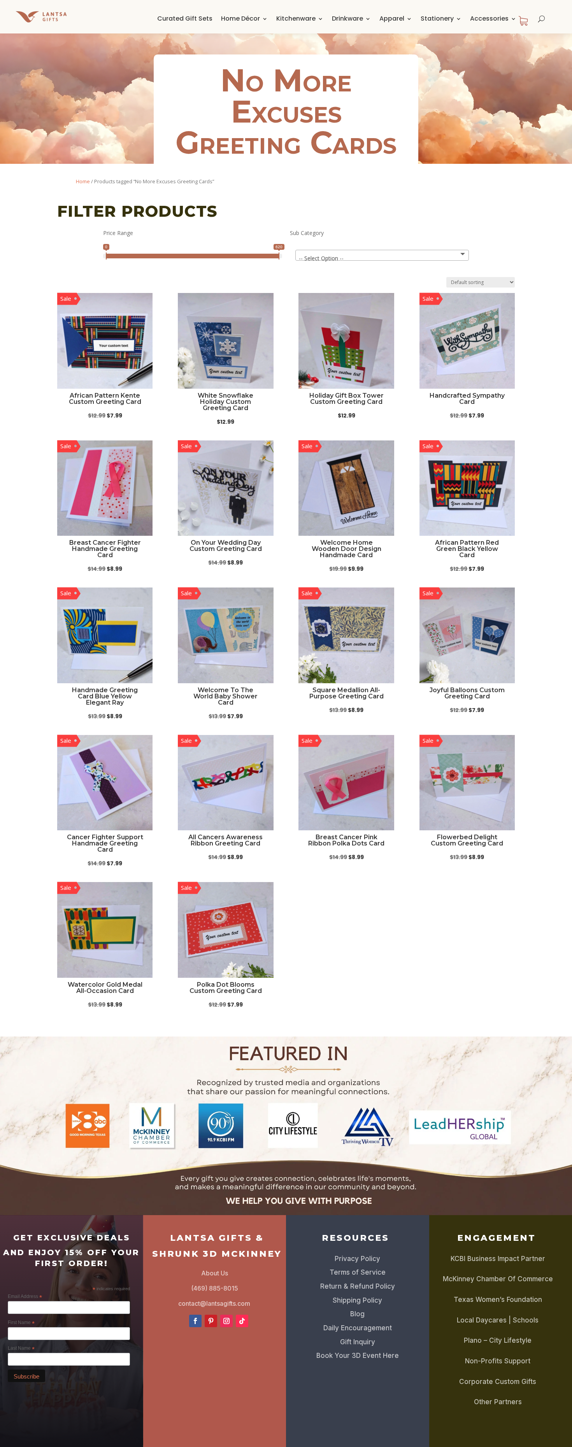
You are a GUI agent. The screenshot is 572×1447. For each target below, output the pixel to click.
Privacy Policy (357, 1259)
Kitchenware (296, 18)
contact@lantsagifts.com (214, 1303)
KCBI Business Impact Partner (498, 1259)
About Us (214, 1273)
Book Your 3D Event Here (357, 1355)
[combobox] (382, 255)
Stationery (437, 18)
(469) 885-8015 (214, 1288)
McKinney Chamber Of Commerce (498, 1279)
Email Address (25, 1297)
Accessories (489, 18)
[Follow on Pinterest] (211, 1321)
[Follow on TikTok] (242, 1321)
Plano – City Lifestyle (498, 1340)
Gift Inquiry (357, 1342)
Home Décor (240, 18)
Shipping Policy (357, 1300)
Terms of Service (358, 1272)
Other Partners (498, 1402)
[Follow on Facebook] (195, 1321)
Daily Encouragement (357, 1328)
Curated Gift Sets (184, 18)
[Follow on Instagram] (226, 1321)
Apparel (391, 18)
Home (83, 181)
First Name (21, 1323)
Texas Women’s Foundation (498, 1299)
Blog (357, 1314)
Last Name (21, 1348)
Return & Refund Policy (357, 1286)
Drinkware (347, 18)
